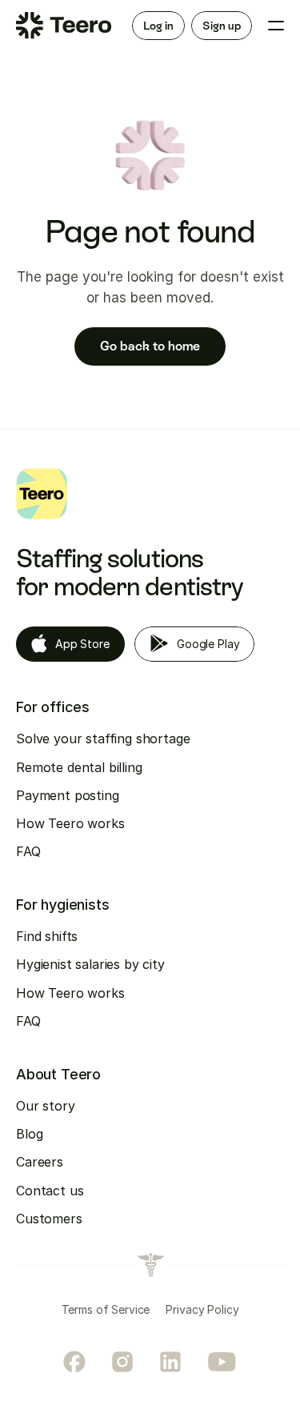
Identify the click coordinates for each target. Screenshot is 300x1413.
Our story (45, 1106)
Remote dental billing (79, 767)
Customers (49, 1219)
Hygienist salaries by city (90, 964)
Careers (39, 1162)
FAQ (28, 851)
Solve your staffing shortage (103, 739)
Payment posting (67, 795)
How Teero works (70, 823)
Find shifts (47, 936)
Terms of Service (106, 1309)
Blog (29, 1134)
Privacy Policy (202, 1309)
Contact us (49, 1191)
